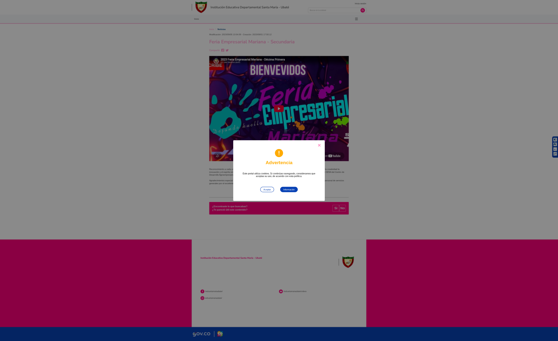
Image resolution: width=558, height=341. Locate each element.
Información (289, 189)
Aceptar (267, 189)
